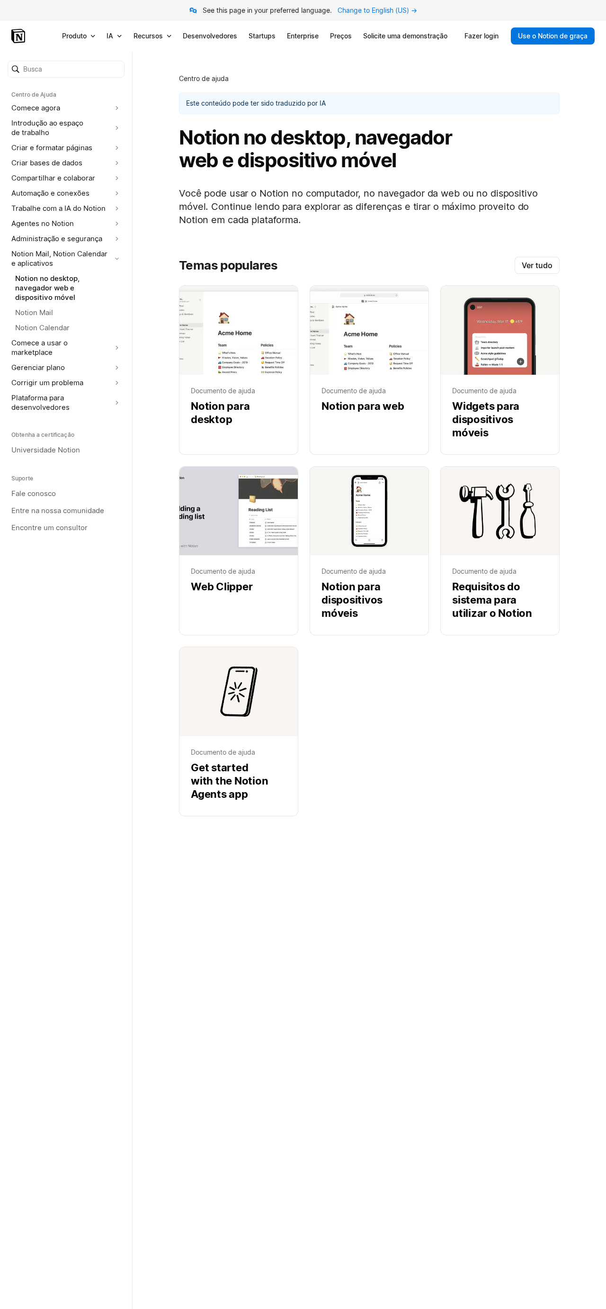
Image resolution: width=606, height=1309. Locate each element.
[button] (66, 69)
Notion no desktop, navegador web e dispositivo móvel (47, 288)
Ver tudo (537, 265)
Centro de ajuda (204, 78)
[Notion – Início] (19, 36)
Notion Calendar (42, 327)
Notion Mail (34, 312)
